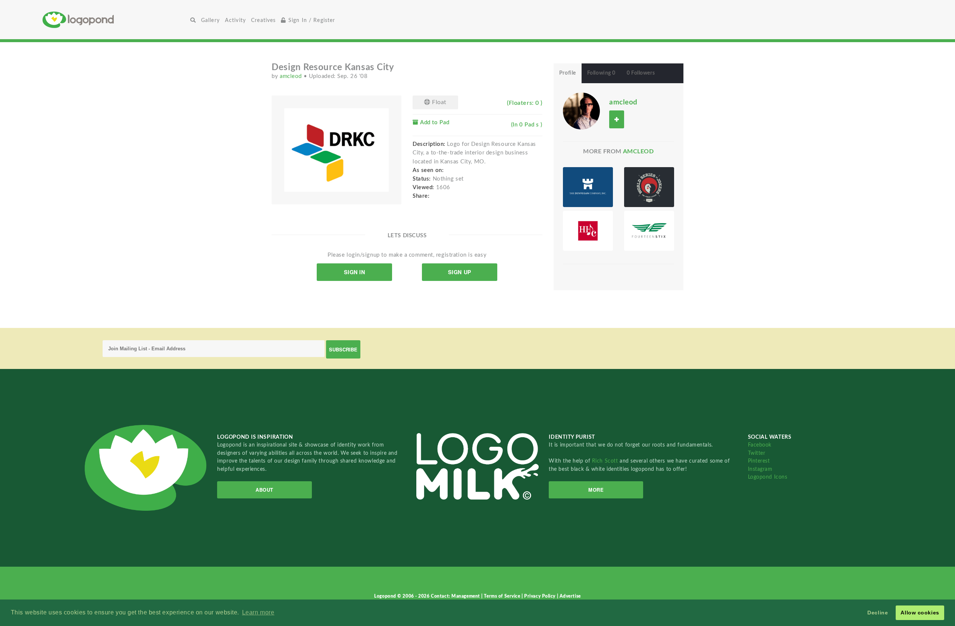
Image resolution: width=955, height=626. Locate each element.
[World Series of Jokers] (649, 187)
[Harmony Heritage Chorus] (588, 231)
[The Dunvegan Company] (588, 187)
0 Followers (641, 73)
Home (115, 19)
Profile (567, 73)
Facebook (759, 445)
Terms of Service (503, 596)
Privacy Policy (540, 596)
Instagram (760, 469)
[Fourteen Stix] (649, 231)
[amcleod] (581, 111)
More (596, 489)
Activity (235, 20)
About (264, 489)
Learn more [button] (258, 612)
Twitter (756, 453)
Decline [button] (877, 613)
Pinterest (759, 461)
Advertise (570, 596)
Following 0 (601, 73)
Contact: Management (456, 596)
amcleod (291, 76)
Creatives (263, 20)
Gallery (210, 20)
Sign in (354, 272)
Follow (616, 119)
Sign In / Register (310, 20)
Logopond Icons (768, 477)
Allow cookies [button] (920, 613)
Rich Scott (606, 461)
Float (438, 102)
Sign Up (460, 272)
